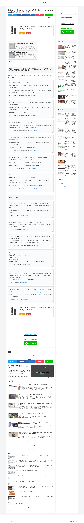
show (12, 61)
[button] (76, 13)
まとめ (10, 352)
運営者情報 (60, 183)
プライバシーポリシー (63, 186)
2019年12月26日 (33, 95)
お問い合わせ (61, 179)
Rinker (24, 29)
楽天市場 (28, 33)
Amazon (22, 33)
